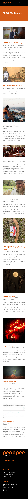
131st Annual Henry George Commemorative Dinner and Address (13, 43)
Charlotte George (8, 126)
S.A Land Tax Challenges (10, 125)
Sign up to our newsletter (10, 472)
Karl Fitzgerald (7, 88)
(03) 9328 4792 (9, 486)
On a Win (5, 160)
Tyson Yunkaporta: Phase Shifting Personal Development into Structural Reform (14, 247)
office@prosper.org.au (11, 484)
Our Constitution (8, 465)
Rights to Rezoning (8, 421)
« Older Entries (6, 442)
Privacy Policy (7, 463)
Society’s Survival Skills (9, 381)
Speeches (11, 49)
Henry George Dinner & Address (10, 47)
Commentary (21, 45)
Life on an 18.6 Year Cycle (10, 296)
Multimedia (21, 47)
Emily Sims (6, 45)
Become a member (8, 474)
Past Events (5, 49)
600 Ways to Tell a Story (9, 198)
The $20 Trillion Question (10, 346)
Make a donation (8, 476)
